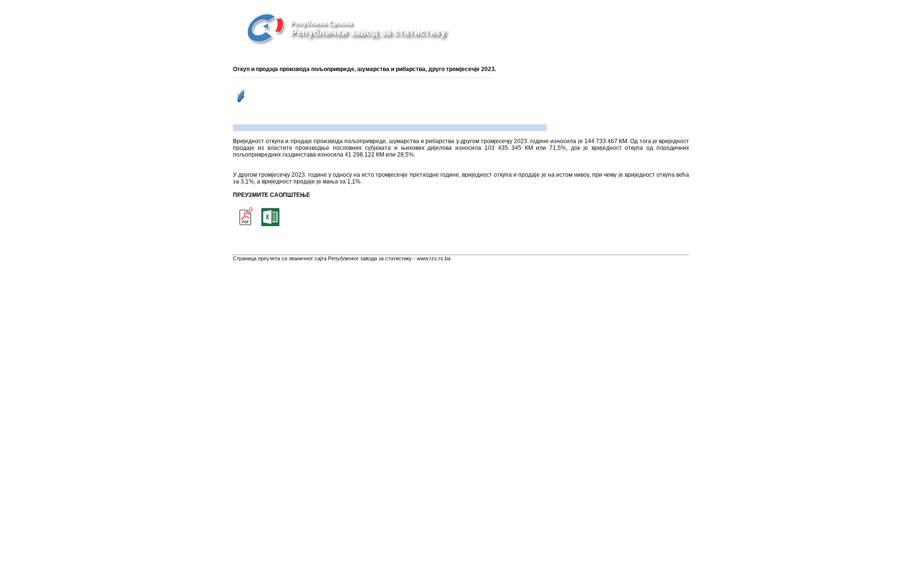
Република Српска (321, 23)
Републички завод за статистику (368, 32)
